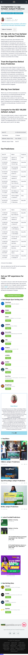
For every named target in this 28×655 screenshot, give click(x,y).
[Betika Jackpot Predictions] (14, 495)
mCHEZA (7, 355)
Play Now (8, 306)
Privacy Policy (6, 649)
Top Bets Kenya (17, 640)
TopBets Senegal (13, 645)
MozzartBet (8, 332)
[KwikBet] (2, 364)
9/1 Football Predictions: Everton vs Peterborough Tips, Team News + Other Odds (17, 546)
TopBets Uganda (14, 644)
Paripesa (7, 347)
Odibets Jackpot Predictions (10, 462)
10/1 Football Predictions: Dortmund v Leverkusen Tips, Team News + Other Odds (17, 538)
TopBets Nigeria (7, 642)
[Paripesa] (2, 350)
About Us (12, 648)
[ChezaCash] (2, 304)
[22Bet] (2, 370)
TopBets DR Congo (13, 646)
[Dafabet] (14, 24)
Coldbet (7, 601)
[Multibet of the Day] (4, 525)
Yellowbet (7, 586)
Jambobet (7, 324)
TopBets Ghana (21, 642)
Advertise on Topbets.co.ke (20, 648)
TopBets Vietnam (22, 646)
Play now (8, 372)
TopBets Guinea (6, 645)
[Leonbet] (2, 596)
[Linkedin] (14, 433)
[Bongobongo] (2, 387)
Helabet (7, 310)
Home (2, 10)
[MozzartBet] (2, 334)
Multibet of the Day (13, 520)
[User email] (15, 433)
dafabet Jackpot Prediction (7, 13)
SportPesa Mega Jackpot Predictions (13, 481)
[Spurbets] (2, 611)
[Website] (18, 633)
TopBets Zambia (6, 646)
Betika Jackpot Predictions (9, 507)
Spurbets (7, 608)
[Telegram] (2, 654)
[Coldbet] (2, 603)
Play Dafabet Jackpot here (14, 295)
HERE (6, 287)
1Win (6, 340)
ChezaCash (8, 302)
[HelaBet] (11, 574)
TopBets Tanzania (6, 644)
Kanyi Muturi (9, 18)
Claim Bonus (8, 351)
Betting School (12, 649)
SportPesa (8, 376)
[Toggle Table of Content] (13, 30)
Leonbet (7, 593)
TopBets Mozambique (21, 645)
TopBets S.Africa (14, 642)
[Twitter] (14, 633)
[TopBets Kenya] (14, 2)
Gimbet (7, 316)
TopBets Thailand (6, 648)
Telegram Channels (14, 651)
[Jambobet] (2, 327)
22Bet (6, 368)
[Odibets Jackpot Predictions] (14, 450)
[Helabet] (2, 312)
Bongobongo (8, 385)
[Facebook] (12, 433)
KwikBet (7, 362)
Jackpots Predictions (18, 13)
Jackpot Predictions (20, 649)
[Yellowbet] (2, 588)
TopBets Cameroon (21, 644)
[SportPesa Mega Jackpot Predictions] (14, 473)
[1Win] (2, 342)
